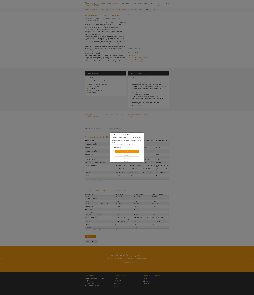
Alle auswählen (127, 151)
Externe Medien (117, 147)
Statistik (131, 144)
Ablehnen (127, 155)
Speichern (127, 158)
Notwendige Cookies (118, 144)
